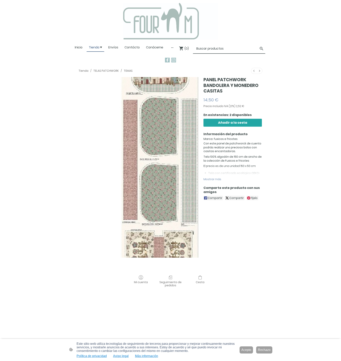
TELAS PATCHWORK (106, 71)
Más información (146, 356)
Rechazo (264, 350)
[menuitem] (254, 71)
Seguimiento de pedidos (170, 283)
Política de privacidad (92, 356)
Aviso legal (121, 356)
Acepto (246, 350)
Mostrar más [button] (212, 179)
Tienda (83, 71)
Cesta (200, 282)
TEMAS (128, 71)
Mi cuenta (141, 282)
